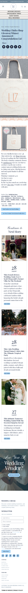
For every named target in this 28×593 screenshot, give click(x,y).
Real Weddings (14, 18)
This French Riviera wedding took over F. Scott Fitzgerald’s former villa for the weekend (14, 278)
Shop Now (23, 149)
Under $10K (11, 204)
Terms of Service (7, 590)
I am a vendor (6, 524)
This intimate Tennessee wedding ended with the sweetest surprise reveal (14, 420)
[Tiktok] (6, 555)
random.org (7, 162)
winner (9, 201)
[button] (3, 46)
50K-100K (4, 205)
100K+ (10, 205)
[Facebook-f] (10, 555)
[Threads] (17, 555)
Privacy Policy (16, 532)
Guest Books (14, 16)
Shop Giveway (21, 156)
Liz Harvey (20, 196)
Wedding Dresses (14, 11)
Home (2, 26)
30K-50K (23, 204)
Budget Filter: (4, 203)
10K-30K (18, 204)
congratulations (5, 196)
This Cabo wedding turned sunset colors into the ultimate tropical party (14, 352)
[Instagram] (2, 555)
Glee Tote (10, 185)
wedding (7, 199)
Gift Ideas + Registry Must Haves (12, 26)
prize (2, 198)
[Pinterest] (14, 555)
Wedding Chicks (15, 199)
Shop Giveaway (17, 198)
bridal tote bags (13, 194)
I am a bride (6, 526)
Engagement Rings (14, 13)
